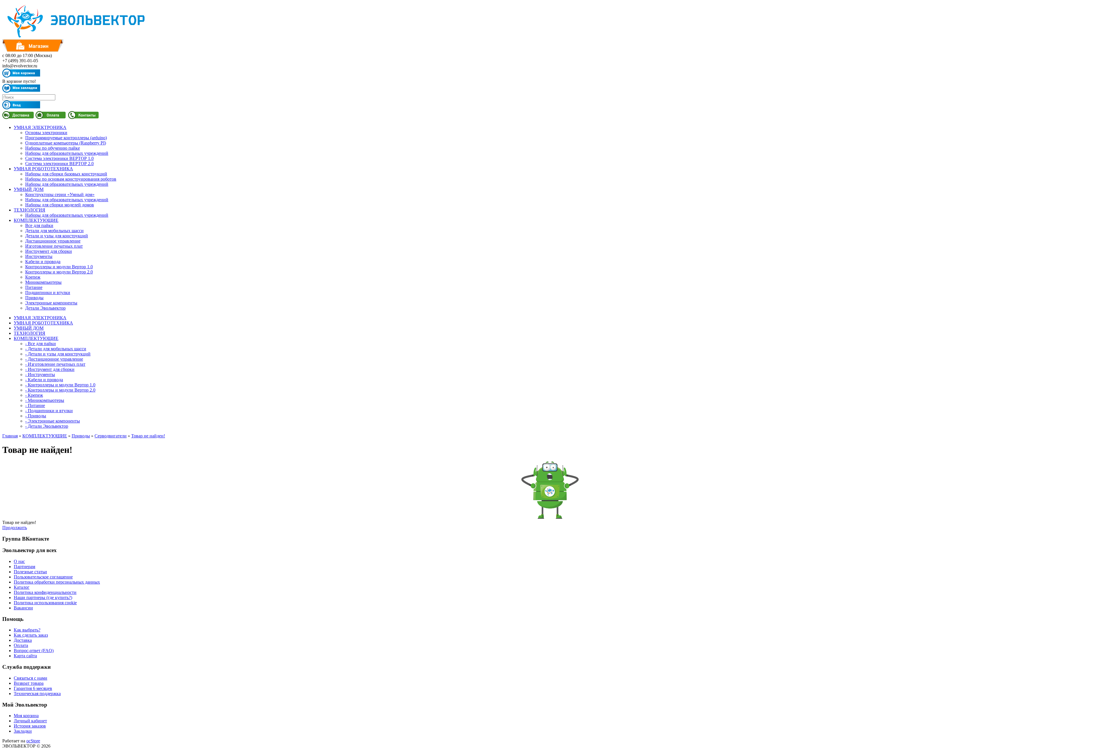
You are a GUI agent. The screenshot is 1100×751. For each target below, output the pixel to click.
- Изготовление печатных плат (55, 364)
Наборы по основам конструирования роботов (70, 179)
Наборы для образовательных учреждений (66, 153)
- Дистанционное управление (54, 359)
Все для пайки (39, 225)
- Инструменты (40, 374)
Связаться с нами (30, 678)
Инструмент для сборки (48, 251)
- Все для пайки (40, 343)
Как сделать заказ (31, 635)
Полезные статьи (30, 571)
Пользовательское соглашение (43, 576)
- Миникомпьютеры (44, 400)
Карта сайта (25, 655)
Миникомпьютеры (43, 282)
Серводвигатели (111, 435)
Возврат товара (29, 683)
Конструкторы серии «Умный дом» (60, 194)
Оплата (21, 645)
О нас (19, 561)
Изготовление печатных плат (54, 246)
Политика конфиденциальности (45, 592)
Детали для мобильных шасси (54, 230)
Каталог (22, 587)
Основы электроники (46, 132)
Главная (10, 435)
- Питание (35, 405)
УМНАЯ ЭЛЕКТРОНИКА (40, 127)
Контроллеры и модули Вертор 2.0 (59, 271)
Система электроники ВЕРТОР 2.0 (59, 163)
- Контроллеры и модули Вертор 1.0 (60, 384)
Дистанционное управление (52, 240)
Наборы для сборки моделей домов (59, 204)
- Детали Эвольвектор (46, 426)
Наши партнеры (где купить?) (43, 597)
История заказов (30, 725)
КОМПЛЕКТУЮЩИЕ (36, 220)
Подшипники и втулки (47, 292)
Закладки (23, 731)
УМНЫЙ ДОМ (29, 189)
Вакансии (23, 607)
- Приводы (35, 415)
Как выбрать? (27, 629)
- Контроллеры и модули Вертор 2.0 (60, 390)
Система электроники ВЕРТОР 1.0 (59, 158)
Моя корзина (26, 715)
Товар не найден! (148, 435)
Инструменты (38, 256)
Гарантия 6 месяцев (33, 688)
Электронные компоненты (51, 302)
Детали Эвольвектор (45, 308)
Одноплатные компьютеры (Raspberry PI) (65, 142)
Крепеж (32, 277)
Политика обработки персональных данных (57, 582)
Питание (33, 287)
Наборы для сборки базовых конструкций (66, 173)
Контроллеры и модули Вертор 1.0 (59, 266)
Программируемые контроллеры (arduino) (66, 137)
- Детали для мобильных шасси (55, 348)
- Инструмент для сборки (49, 369)
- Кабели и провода (44, 379)
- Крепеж (34, 395)
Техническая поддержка (37, 693)
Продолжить (14, 527)
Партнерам (24, 566)
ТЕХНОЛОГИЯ (29, 210)
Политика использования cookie (45, 602)
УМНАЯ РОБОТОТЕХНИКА (43, 168)
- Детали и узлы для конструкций (58, 353)
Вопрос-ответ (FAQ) (34, 650)
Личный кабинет (30, 720)
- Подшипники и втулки (49, 410)
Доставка (23, 640)
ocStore (33, 740)
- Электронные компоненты (52, 420)
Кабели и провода (42, 261)
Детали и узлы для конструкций (56, 235)
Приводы (34, 297)
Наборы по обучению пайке (52, 148)
